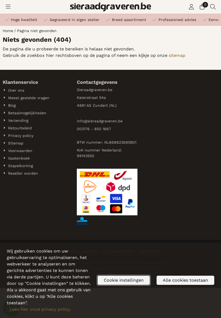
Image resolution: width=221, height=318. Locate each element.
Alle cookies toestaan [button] (185, 280)
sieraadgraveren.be (105, 121)
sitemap (177, 55)
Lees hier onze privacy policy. (40, 309)
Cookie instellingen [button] (124, 280)
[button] (8, 6)
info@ (82, 121)
